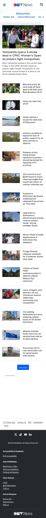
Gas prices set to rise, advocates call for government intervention (32, 352)
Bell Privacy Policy (10, 466)
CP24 (5, 483)
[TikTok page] (20, 434)
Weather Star (8, 17)
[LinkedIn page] (30, 434)
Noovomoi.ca (8, 502)
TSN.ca (6, 488)
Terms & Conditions (10, 469)
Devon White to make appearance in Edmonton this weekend (33, 238)
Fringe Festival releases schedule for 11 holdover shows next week (33, 255)
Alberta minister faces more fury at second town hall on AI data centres (32, 335)
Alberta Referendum (26, 17)
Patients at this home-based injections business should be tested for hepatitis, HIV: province (33, 158)
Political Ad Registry (11, 472)
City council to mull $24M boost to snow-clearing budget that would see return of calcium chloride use (33, 179)
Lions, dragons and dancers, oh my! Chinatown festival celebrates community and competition (32, 296)
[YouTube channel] (25, 434)
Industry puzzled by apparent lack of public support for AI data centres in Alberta (33, 138)
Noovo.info (7, 499)
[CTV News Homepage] (23, 4)
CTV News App (9, 422)
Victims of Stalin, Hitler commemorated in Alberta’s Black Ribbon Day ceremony (32, 274)
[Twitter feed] (15, 434)
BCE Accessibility (10, 456)
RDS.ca (6, 505)
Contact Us (21, 422)
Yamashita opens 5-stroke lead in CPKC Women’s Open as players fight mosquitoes (21, 55)
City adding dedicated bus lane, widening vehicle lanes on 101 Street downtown (32, 317)
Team (6, 426)
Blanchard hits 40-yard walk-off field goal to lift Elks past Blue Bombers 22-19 (32, 88)
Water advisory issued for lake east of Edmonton (32, 120)
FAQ (29, 422)
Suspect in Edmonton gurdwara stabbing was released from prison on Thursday (33, 198)
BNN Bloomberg (9, 486)
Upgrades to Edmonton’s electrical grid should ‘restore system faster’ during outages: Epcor (33, 219)
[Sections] (4, 4)
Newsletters (38, 422)
